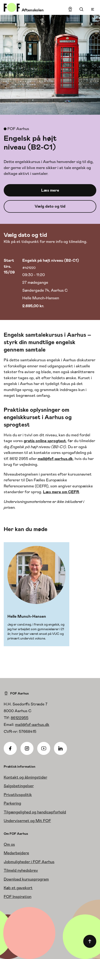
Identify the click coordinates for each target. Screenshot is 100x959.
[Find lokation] (70, 9)
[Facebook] (10, 748)
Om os (9, 844)
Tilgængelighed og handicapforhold (35, 812)
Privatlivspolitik (18, 794)
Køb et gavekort (18, 887)
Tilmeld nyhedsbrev (21, 870)
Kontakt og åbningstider (25, 777)
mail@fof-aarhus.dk (32, 724)
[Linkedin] (60, 748)
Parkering (12, 803)
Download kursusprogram (26, 879)
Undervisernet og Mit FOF (27, 820)
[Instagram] (26, 748)
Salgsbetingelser (19, 785)
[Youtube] (43, 748)
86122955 (19, 717)
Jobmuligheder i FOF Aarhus (29, 861)
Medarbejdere (16, 852)
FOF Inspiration (17, 896)
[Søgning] (81, 9)
